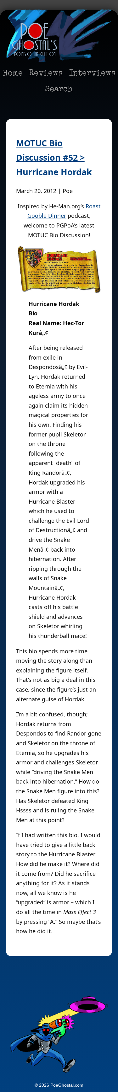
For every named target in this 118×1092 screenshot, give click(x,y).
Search (59, 90)
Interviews (92, 74)
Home (13, 74)
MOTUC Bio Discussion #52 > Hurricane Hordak (54, 157)
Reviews (46, 74)
